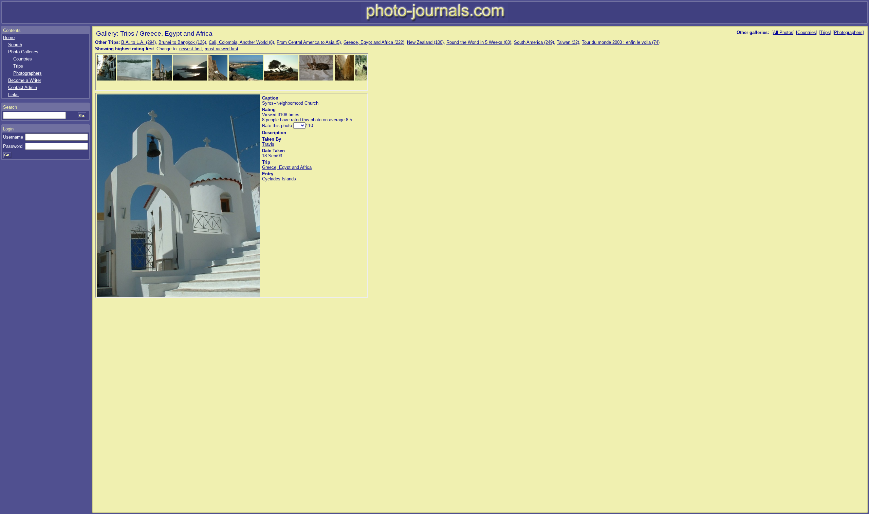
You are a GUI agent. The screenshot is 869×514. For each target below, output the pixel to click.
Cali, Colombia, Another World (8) (241, 42)
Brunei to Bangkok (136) (182, 42)
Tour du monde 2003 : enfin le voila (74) (621, 42)
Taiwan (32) (568, 42)
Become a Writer (24, 80)
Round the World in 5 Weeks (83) (478, 42)
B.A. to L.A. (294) (138, 42)
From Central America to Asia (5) (309, 42)
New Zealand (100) (425, 42)
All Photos (783, 32)
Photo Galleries (23, 51)
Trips (825, 32)
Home (9, 37)
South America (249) (534, 42)
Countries (22, 58)
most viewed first (221, 48)
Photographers (27, 73)
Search (15, 44)
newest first (190, 48)
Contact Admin (22, 87)
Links (13, 94)
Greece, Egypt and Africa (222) (374, 42)
